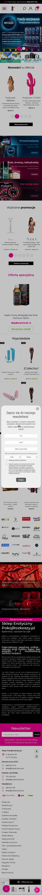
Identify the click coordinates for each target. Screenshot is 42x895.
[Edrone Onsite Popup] (21, 447)
